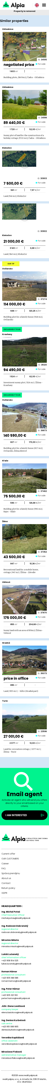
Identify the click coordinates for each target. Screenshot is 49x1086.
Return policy (8, 888)
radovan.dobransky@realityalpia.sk (18, 932)
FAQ (3, 868)
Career (5, 863)
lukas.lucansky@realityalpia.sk (16, 963)
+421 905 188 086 (9, 977)
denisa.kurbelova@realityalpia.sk (17, 1029)
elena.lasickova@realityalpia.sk (17, 1012)
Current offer (8, 853)
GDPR (4, 893)
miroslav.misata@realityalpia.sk (17, 946)
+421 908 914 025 (9, 960)
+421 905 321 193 (9, 995)
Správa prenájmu (10, 873)
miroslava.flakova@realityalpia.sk (18, 1058)
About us (6, 878)
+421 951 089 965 (9, 1026)
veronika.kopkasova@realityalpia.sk (19, 1043)
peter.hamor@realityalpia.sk (15, 998)
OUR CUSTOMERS (10, 858)
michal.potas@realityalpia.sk (15, 918)
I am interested (16, 815)
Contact (5, 883)
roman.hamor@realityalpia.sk (16, 981)
